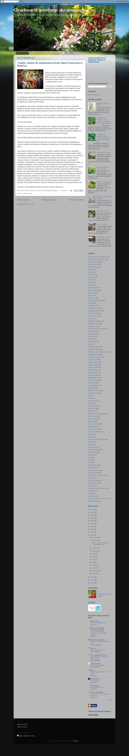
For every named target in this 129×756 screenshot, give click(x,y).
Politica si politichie (94, 424)
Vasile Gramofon (95, 663)
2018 (92, 529)
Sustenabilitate (92, 467)
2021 (92, 521)
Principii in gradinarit (94, 431)
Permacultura (92, 408)
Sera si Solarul (92, 447)
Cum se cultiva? (92, 316)
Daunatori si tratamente (94, 321)
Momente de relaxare (94, 390)
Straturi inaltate (92, 465)
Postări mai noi (23, 200)
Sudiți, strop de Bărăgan (97, 665)
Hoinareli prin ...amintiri (104, 237)
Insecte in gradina (93, 375)
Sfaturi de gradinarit (94, 449)
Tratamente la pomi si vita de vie (97, 488)
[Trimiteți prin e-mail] (75, 191)
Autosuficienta (92, 287)
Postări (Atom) (30, 204)
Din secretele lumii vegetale (96, 329)
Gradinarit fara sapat (94, 354)
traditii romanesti (27, 193)
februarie (95, 571)
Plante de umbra (92, 419)
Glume (90, 344)
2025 (92, 509)
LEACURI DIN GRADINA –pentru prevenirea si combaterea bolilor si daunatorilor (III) (104, 138)
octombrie (95, 548)
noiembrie (95, 540)
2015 (92, 577)
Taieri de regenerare (94, 470)
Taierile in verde (93, 473)
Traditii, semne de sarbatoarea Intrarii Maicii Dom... (100, 543)
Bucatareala (91, 293)
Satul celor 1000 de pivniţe (98, 622)
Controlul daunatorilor (94, 311)
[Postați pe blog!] (77, 191)
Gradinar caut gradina (97, 640)
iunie (93, 559)
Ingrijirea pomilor (93, 372)
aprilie (94, 565)
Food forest (91, 339)
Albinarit (90, 269)
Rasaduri (90, 434)
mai (93, 562)
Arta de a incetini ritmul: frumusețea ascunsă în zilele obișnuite (98, 632)
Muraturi (90, 398)
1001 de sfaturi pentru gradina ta (97, 256)
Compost (90, 303)
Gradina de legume (93, 346)
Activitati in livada (93, 264)
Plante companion (93, 416)
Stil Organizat (94, 685)
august (94, 553)
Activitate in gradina (94, 262)
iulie (93, 556)
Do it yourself (92, 331)
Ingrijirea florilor (93, 370)
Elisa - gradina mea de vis (98, 655)
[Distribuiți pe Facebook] (80, 191)
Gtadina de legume (93, 367)
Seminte (90, 444)
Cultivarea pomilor (93, 313)
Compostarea (92, 305)
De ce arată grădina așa (96, 687)
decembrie (95, 537)
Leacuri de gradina (93, 380)
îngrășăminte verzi (93, 377)
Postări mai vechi (76, 200)
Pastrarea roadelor (93, 406)
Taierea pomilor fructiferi (104, 152)
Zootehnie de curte (93, 501)
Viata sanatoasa (92, 496)
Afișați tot (109, 700)
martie (94, 568)
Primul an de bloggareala (104, 182)
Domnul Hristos (32, 158)
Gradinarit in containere (95, 357)
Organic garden (92, 401)
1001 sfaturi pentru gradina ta (96, 259)
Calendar (90, 295)
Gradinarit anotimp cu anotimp (49, 9)
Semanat (90, 442)
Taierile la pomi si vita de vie (96, 475)
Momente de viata (93, 393)
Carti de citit (91, 298)
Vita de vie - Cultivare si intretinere (98, 498)
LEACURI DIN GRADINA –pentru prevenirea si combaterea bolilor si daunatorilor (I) (104, 120)
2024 (92, 512)
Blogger (76, 741)
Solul (89, 462)
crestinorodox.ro (28, 126)
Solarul (90, 460)
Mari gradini (91, 388)
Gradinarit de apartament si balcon (98, 352)
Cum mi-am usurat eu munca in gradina (103, 168)
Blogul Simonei (95, 679)
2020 (92, 523)
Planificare (91, 411)
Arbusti (90, 282)
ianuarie (94, 573)
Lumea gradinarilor (93, 385)
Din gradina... (92, 326)
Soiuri (90, 457)
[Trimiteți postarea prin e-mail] (70, 190)
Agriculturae (94, 621)
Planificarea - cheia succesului (96, 413)
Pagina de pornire (22, 53)
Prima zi (93, 648)
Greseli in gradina (93, 365)
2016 (92, 535)
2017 (92, 532)
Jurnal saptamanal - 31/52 (97, 650)
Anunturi (90, 280)
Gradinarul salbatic (93, 362)
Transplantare (92, 485)
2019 (92, 526)
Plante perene (92, 421)
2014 (92, 580)
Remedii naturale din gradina (96, 439)
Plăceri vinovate (94, 680)
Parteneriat (91, 403)
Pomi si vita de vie (93, 429)
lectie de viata (92, 383)
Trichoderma (91, 491)
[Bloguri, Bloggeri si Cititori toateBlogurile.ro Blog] (26, 736)
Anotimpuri (91, 277)
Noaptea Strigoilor (23, 160)
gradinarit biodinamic (94, 349)
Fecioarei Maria (40, 151)
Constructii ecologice (94, 308)
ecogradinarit (92, 334)
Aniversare (91, 274)
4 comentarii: (64, 190)
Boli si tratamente (93, 290)
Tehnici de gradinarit (94, 480)
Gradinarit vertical (93, 359)
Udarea (90, 493)
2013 (92, 583)
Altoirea (90, 272)
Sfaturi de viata (92, 452)
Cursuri (90, 318)
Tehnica (90, 478)
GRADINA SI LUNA (103, 211)
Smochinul (91, 455)
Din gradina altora (93, 323)
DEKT (92, 670)
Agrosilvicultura (92, 267)
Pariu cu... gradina (102, 224)
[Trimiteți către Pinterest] (82, 191)
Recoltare (91, 437)
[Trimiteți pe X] (79, 191)
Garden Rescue (92, 341)
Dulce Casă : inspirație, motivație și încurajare (97, 628)
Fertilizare (91, 336)
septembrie (95, 551)
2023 (92, 515)
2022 (92, 518)
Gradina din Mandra (96, 692)
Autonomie (91, 285)
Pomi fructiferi (92, 426)
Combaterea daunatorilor (95, 300)
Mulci (90, 395)
